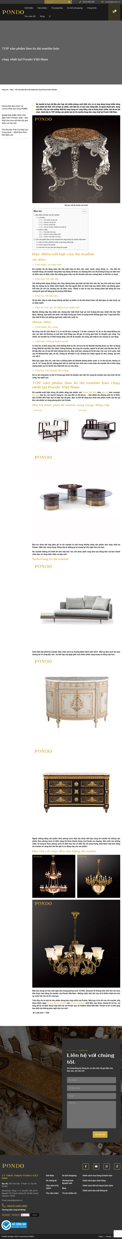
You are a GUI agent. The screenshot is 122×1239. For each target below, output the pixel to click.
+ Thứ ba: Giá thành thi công (52, 237)
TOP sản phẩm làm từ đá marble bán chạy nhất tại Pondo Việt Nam (60, 240)
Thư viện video (52, 1193)
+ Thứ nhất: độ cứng (49, 232)
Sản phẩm (42, 8)
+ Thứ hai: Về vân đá (49, 222)
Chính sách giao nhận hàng (94, 1180)
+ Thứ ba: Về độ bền (49, 225)
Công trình (92, 8)
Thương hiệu (57, 8)
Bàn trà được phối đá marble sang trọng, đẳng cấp (56, 242)
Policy (101, 1236)
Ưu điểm (42, 217)
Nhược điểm (43, 230)
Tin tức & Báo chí (69, 1193)
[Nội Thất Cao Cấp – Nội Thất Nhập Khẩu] (13, 12)
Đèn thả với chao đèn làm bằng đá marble (53, 247)
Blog (42, 16)
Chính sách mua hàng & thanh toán (97, 1175)
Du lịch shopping (75, 8)
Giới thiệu (28, 8)
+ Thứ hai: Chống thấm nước (52, 234)
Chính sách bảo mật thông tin (95, 1190)
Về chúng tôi (51, 1180)
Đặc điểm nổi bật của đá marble (47, 215)
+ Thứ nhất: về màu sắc (50, 220)
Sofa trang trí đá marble (47, 245)
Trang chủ (5, 90)
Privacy (108, 1236)
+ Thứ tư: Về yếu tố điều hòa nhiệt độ (54, 227)
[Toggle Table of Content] (83, 211)
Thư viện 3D (30, 16)
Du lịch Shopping (69, 1175)
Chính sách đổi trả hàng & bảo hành (98, 1185)
